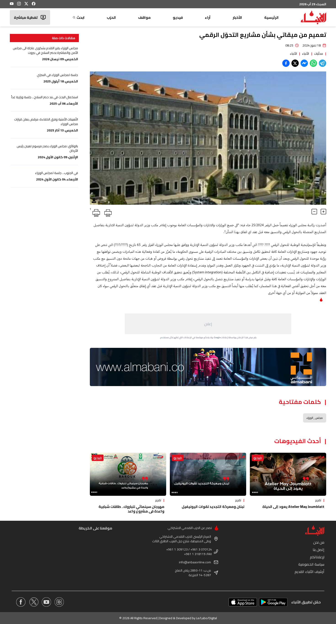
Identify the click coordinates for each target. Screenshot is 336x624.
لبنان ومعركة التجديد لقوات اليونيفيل (213, 506)
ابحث (81, 17)
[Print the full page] (107, 212)
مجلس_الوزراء (315, 417)
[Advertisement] (208, 323)
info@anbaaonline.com (195, 562)
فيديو (178, 17)
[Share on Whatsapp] (313, 63)
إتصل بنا (318, 549)
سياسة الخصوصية (311, 564)
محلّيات (318, 53)
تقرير (318, 500)
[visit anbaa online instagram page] (59, 602)
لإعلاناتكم (317, 556)
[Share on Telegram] (322, 63)
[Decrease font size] (314, 211)
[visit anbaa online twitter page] (33, 602)
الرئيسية (271, 17)
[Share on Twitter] (295, 63)
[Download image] (94, 200)
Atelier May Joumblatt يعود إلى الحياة (293, 506)
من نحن (318, 542)
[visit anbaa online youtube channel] (46, 602)
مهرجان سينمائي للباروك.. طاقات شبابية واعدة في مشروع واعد (131, 509)
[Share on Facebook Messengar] (304, 63)
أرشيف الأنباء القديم (309, 571)
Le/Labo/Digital (206, 618)
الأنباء (305, 53)
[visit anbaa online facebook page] (20, 602)
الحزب (111, 17)
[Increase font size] (323, 211)
